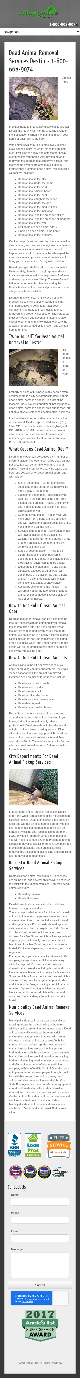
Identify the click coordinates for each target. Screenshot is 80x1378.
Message (17, 1249)
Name (15, 1194)
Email (14, 1231)
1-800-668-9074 (63, 24)
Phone (15, 1213)
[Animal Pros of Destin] (40, 12)
